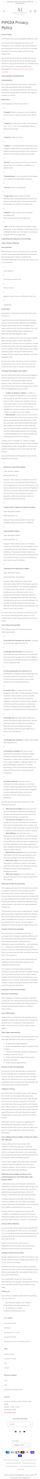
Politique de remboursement (28, 1460)
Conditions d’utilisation (29, 1463)
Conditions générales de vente (28, 1466)
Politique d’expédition (12, 1466)
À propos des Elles (10, 1323)
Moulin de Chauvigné (13, 1460)
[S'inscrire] (30, 1424)
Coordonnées (21, 1469)
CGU (5, 1385)
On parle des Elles (10, 1337)
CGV (5, 1380)
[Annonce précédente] (4, 2)
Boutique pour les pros (11, 1332)
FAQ (5, 1363)
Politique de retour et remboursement (17, 1341)
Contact (6, 1368)
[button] (4, 11)
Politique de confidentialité (13, 1389)
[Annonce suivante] (36, 2)
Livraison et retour (10, 1359)
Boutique (7, 1328)
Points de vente (9, 1354)
